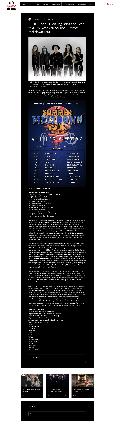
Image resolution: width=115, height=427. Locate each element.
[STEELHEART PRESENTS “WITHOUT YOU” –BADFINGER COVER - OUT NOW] (83, 380)
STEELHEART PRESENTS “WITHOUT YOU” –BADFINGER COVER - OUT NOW (82, 390)
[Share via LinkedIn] (37, 357)
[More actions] (85, 19)
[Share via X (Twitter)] (33, 357)
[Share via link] (40, 357)
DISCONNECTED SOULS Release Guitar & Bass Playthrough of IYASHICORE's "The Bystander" (57, 390)
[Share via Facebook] (29, 357)
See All (92, 371)
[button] (37, 4)
